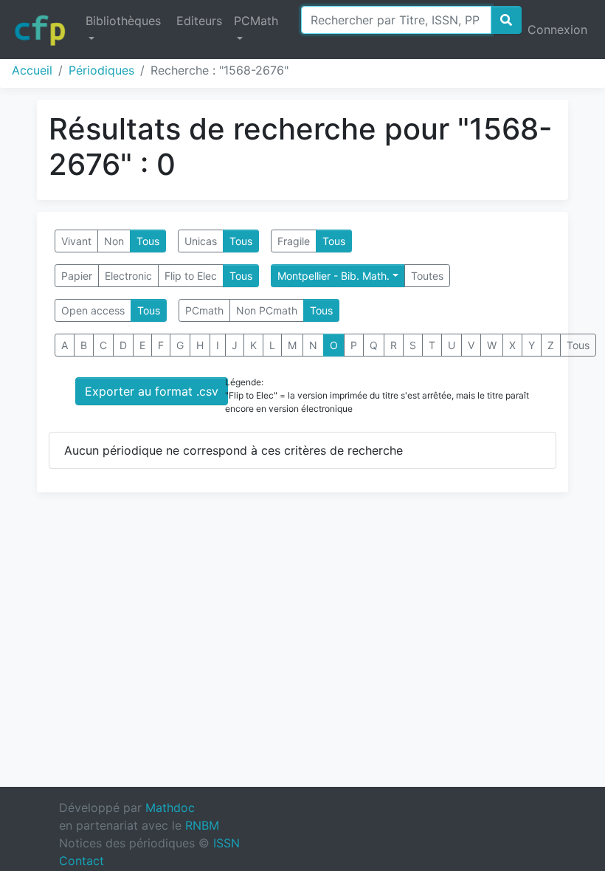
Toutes (427, 275)
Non (114, 241)
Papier (76, 275)
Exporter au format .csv (151, 391)
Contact (81, 860)
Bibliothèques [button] (123, 20)
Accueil (32, 70)
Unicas (200, 241)
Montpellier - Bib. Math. (333, 275)
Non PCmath (266, 310)
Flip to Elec (191, 275)
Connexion (557, 29)
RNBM (202, 825)
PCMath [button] (256, 20)
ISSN (226, 843)
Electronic (128, 275)
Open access (93, 310)
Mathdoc (170, 807)
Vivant (76, 241)
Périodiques (101, 70)
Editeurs (199, 20)
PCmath (204, 310)
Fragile (293, 241)
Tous (147, 241)
